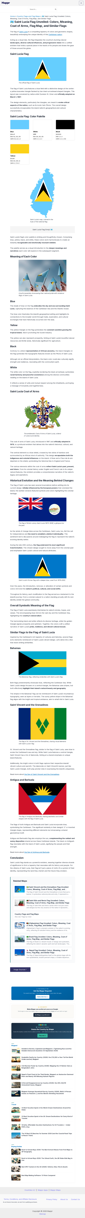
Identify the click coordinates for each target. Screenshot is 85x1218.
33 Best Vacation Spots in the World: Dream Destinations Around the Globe (46, 1109)
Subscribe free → (42, 996)
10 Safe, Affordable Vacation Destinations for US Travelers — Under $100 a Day (45, 1126)
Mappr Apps (43, 1190)
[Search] (56, 9)
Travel (13, 1104)
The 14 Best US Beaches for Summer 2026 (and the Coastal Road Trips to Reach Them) (46, 1134)
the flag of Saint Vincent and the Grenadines (41, 774)
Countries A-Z (30, 1190)
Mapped (14, 1045)
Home (12, 16)
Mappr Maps (55, 1190)
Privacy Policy (51, 1199)
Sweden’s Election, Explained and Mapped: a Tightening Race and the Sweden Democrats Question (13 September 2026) (46, 1050)
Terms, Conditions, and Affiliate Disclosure (20, 1199)
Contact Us (75, 1199)
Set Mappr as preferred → (42, 1015)
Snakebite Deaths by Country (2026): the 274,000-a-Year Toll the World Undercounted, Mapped (47, 1058)
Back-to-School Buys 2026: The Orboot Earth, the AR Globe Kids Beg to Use (46, 1159)
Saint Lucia (23, 32)
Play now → (42, 1035)
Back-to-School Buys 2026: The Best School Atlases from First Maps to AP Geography (46, 1151)
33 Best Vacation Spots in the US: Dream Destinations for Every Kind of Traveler (47, 1117)
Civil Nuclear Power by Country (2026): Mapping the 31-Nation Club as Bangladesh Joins (46, 1067)
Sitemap (42, 1214)
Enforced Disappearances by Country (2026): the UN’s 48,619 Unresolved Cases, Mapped (43, 1084)
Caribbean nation (55, 34)
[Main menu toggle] (81, 3)
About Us (64, 1199)
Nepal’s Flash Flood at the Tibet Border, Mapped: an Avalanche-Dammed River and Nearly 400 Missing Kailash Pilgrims (47, 1075)
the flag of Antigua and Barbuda (36, 852)
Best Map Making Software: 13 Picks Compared (38, 1175)
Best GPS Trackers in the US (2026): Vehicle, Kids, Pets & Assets (44, 1167)
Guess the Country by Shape (42, 1029)
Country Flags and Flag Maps (28, 16)
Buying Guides (16, 1146)
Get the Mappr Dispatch (42, 991)
